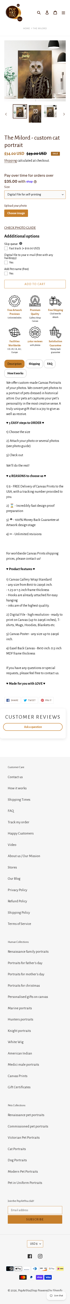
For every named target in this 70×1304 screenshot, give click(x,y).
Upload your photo (15, 205)
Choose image (16, 213)
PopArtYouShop (27, 1290)
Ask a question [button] (33, 726)
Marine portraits (20, 1008)
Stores (12, 867)
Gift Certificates (19, 1087)
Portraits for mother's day (26, 974)
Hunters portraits (20, 1019)
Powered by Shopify (50, 1290)
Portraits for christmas (24, 985)
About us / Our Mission (24, 856)
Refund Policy (17, 901)
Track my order (18, 822)
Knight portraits (19, 1031)
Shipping (10, 160)
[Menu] (63, 12)
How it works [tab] (15, 373)
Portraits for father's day (25, 963)
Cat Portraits (17, 1149)
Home (26, 28)
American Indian (20, 1053)
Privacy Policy (17, 890)
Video (12, 845)
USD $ (34, 1243)
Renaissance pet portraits (26, 1115)
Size (7, 186)
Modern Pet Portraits (23, 1171)
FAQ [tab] (49, 363)
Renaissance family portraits (28, 951)
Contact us (15, 777)
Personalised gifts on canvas (28, 997)
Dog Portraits (17, 1160)
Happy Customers (21, 833)
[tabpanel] (35, 533)
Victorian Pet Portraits (24, 1137)
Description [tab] (14, 363)
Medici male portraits (23, 1064)
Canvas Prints (17, 1076)
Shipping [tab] (34, 363)
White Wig (16, 1042)
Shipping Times (19, 799)
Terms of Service (19, 924)
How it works (17, 788)
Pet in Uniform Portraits (25, 1183)
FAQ (11, 811)
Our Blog (14, 878)
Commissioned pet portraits (28, 1126)
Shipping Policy (19, 912)
